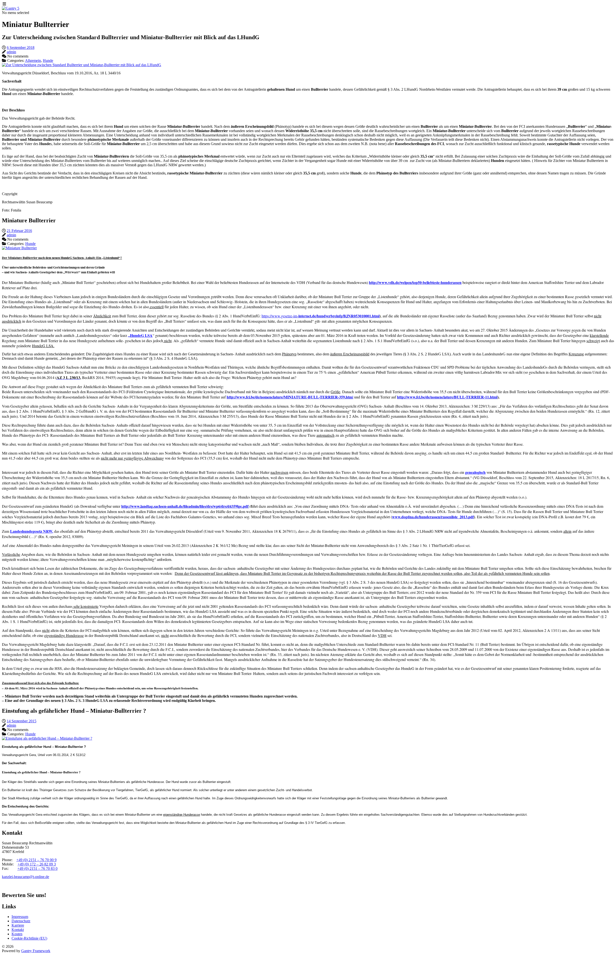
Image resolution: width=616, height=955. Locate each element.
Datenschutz (21, 921)
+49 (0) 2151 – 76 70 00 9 (36, 860)
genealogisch (475, 472)
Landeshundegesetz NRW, (31, 531)
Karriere (18, 925)
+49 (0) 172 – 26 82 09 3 (37, 864)
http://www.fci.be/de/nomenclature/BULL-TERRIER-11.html (447, 397)
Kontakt (18, 930)
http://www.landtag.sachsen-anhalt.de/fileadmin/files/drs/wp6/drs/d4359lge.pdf (184, 506)
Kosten (17, 934)
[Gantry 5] (10, 8)
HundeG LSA (141, 335)
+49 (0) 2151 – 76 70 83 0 (37, 868)
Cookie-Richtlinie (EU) (29, 938)
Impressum (20, 917)
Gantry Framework (35, 951)
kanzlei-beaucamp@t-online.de (25, 877)
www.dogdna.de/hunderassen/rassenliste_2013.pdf (433, 516)
